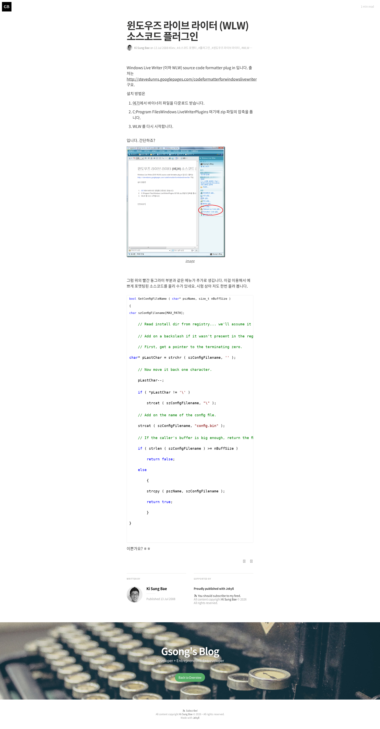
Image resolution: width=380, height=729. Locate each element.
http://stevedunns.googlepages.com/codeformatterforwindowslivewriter (192, 79)
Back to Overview (190, 677)
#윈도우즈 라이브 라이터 (225, 48)
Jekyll (230, 588)
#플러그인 (204, 48)
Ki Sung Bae (229, 599)
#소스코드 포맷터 (187, 48)
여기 (136, 103)
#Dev (172, 48)
